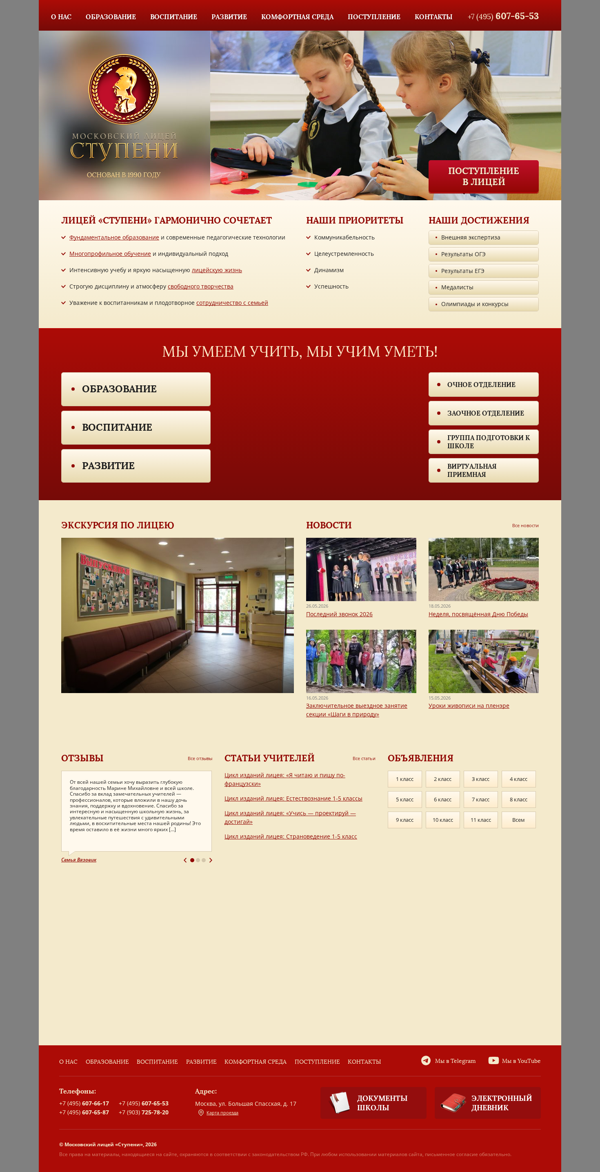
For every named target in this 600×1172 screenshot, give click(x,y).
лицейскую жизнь (217, 270)
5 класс (404, 799)
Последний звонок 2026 (339, 614)
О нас (68, 1061)
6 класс (442, 799)
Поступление (317, 1061)
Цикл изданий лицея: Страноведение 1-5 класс (290, 836)
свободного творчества (200, 286)
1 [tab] (192, 860)
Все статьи (364, 758)
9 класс (404, 819)
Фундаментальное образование (114, 237)
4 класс (518, 779)
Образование (119, 388)
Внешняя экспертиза (470, 237)
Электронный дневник (501, 1103)
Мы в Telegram (455, 1061)
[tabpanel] (136, 817)
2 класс (442, 779)
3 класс (480, 779)
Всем (518, 819)
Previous (185, 860)
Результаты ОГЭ (463, 254)
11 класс (481, 819)
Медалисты (457, 287)
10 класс (443, 819)
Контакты (364, 1061)
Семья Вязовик (78, 859)
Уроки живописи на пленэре (469, 705)
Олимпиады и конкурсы (475, 304)
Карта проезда (222, 1112)
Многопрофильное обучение (110, 253)
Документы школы (382, 1103)
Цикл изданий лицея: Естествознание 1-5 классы (293, 798)
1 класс (404, 779)
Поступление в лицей (483, 176)
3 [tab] (204, 860)
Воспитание (117, 427)
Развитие (108, 465)
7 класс (480, 799)
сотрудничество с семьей (232, 302)
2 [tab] (198, 860)
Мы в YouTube (521, 1061)
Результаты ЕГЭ (462, 271)
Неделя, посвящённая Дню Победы (478, 614)
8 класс (518, 799)
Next (210, 860)
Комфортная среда (255, 1061)
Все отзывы (200, 758)
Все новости (525, 525)
